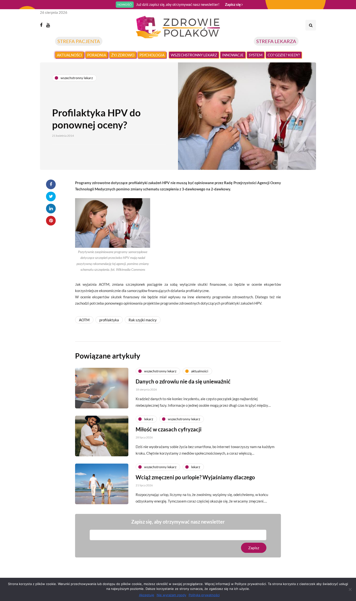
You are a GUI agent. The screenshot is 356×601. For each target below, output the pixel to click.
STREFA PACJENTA (78, 41)
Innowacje (233, 55)
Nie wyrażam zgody (171, 595)
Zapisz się (233, 4)
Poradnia (96, 55)
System (256, 55)
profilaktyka (109, 320)
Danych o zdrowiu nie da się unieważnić (183, 381)
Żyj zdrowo (122, 55)
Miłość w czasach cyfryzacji (168, 429)
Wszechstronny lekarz (194, 55)
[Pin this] (51, 220)
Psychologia (151, 55)
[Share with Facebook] (51, 184)
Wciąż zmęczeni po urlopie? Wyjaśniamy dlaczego (195, 477)
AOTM (84, 320)
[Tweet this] (51, 196)
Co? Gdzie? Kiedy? (284, 55)
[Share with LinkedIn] (51, 208)
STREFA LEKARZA (276, 41)
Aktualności (69, 55)
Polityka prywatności (204, 595)
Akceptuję (146, 595)
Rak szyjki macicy (143, 320)
